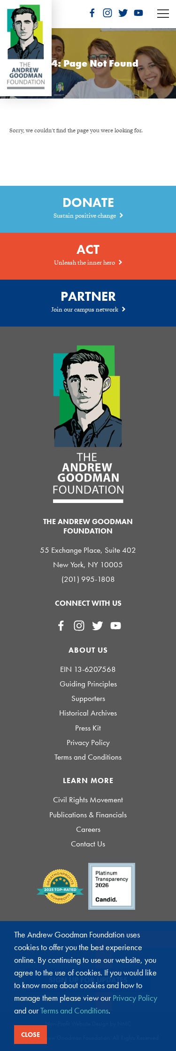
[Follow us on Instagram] (107, 13)
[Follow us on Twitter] (123, 13)
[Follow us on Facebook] (92, 13)
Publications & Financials (88, 815)
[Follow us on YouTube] (138, 13)
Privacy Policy (88, 742)
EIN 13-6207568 (88, 669)
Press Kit (88, 728)
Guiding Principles (88, 684)
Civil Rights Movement (88, 800)
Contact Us (88, 844)
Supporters (88, 698)
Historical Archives (88, 713)
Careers (88, 829)
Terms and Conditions (88, 757)
